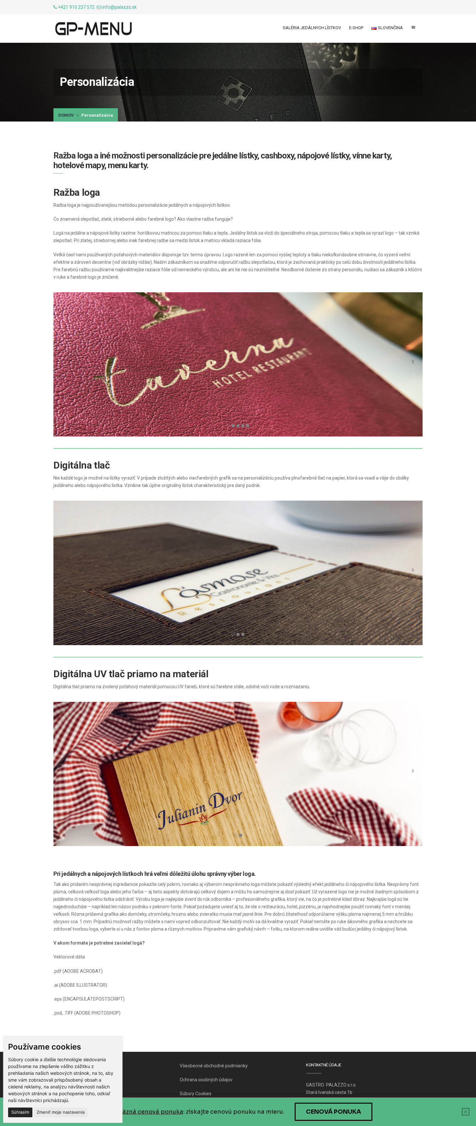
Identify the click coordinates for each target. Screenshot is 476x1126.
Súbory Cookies (195, 1093)
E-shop (356, 27)
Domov (66, 115)
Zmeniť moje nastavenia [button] (61, 1112)
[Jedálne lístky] (93, 29)
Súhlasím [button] (20, 1112)
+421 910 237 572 (76, 7)
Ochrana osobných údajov (206, 1079)
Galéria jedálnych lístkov (312, 27)
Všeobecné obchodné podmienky (214, 1065)
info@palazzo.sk (119, 7)
